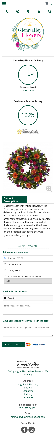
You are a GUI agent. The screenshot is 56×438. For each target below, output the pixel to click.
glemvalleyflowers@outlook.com (28, 416)
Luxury (14, 270)
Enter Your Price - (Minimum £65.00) (24, 276)
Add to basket (15, 344)
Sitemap (28, 374)
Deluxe (14, 264)
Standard (15, 258)
